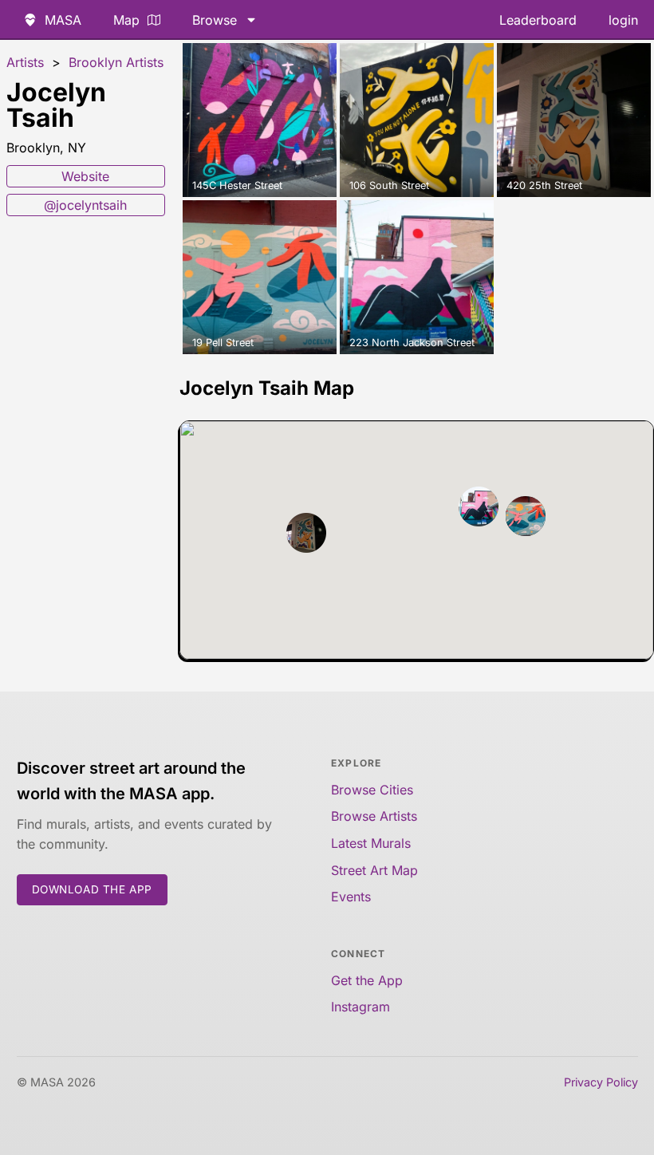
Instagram (360, 1007)
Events (351, 897)
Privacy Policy (601, 1082)
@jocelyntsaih (85, 205)
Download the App (92, 889)
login (623, 20)
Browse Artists (374, 816)
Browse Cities (372, 790)
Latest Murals (371, 843)
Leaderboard (538, 20)
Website (85, 176)
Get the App (367, 980)
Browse (214, 20)
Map (126, 20)
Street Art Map (374, 870)
